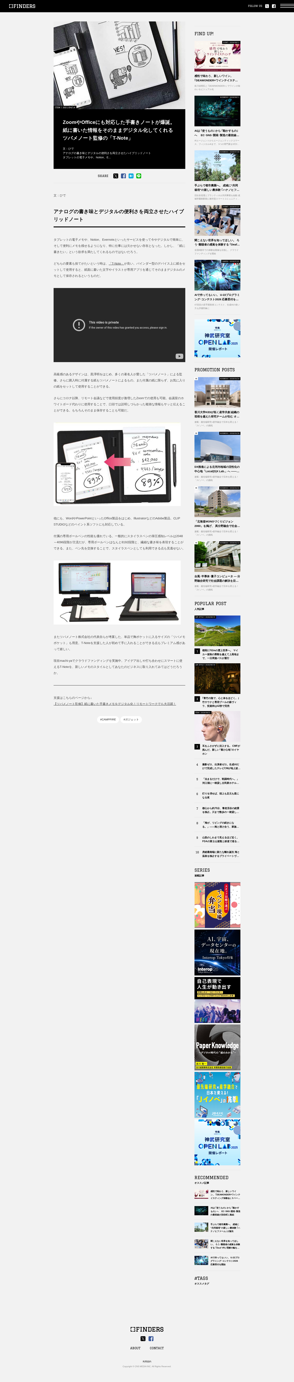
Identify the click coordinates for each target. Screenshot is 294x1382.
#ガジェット (131, 719)
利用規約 (147, 1361)
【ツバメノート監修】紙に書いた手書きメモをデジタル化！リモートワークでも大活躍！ (115, 704)
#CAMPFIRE (108, 719)
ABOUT (135, 1348)
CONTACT (157, 1348)
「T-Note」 (116, 263)
